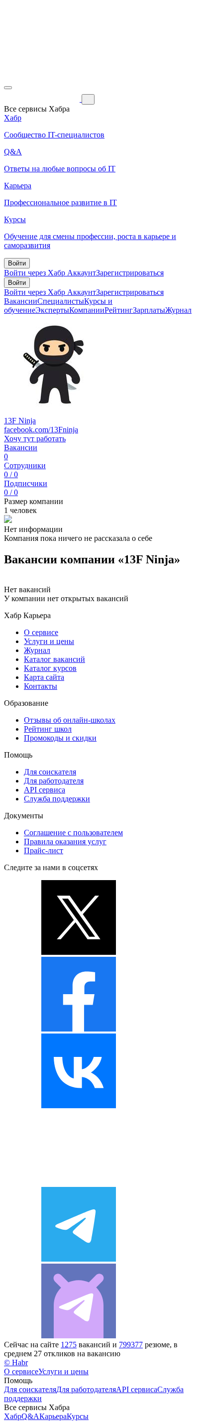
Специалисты (60, 301)
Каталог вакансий (54, 659)
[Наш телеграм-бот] (78, 1335)
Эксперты (52, 310)
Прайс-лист (43, 850)
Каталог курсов (50, 668)
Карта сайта (44, 677)
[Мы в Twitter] (78, 952)
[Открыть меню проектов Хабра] (8, 87)
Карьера (53, 1416)
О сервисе (41, 632)
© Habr (16, 1362)
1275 (69, 1344)
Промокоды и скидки (60, 738)
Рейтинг (118, 310)
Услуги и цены (49, 641)
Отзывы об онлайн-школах (69, 720)
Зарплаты (149, 310)
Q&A (30, 1416)
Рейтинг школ (48, 729)
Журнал (178, 310)
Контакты (40, 686)
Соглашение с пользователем (73, 832)
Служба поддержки (57, 798)
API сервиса (44, 789)
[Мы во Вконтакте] (78, 1105)
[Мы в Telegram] (78, 1259)
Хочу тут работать (35, 438)
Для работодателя (54, 781)
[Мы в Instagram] (78, 1182)
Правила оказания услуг (65, 841)
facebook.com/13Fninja (41, 429)
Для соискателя (50, 772)
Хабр (12, 1416)
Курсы (78, 1416)
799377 (131, 1344)
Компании (86, 310)
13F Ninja (20, 420)
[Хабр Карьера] (43, 99)
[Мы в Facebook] (78, 1029)
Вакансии (20, 301)
